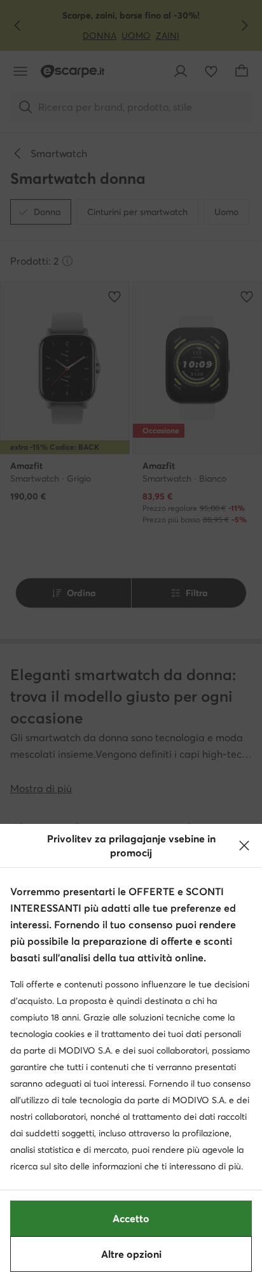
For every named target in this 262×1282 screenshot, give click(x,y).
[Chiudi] (244, 845)
